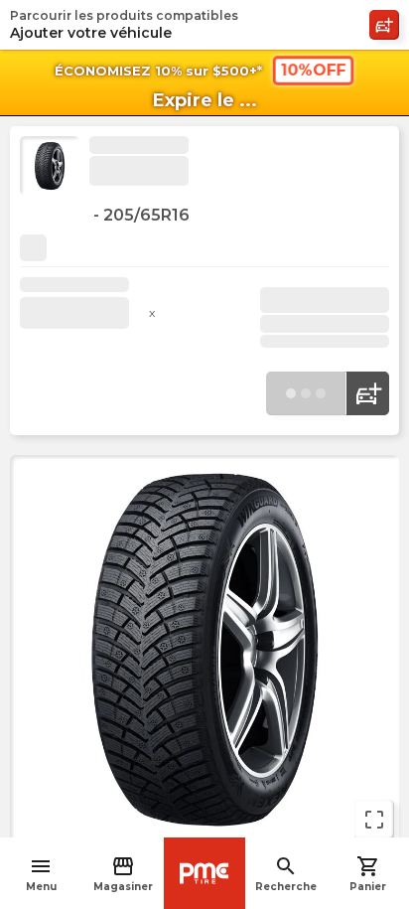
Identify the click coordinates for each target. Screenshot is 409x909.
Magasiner (123, 873)
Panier (367, 873)
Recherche (286, 873)
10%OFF (312, 70)
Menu (41, 873)
